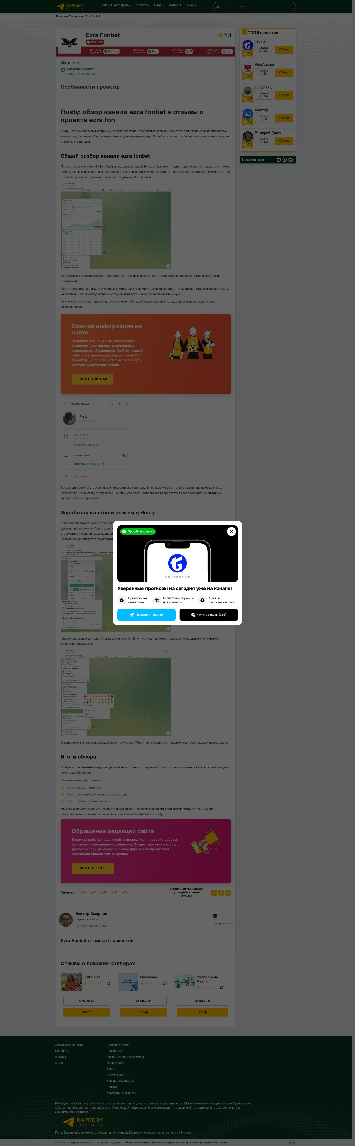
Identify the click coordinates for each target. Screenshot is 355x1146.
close (231, 531)
